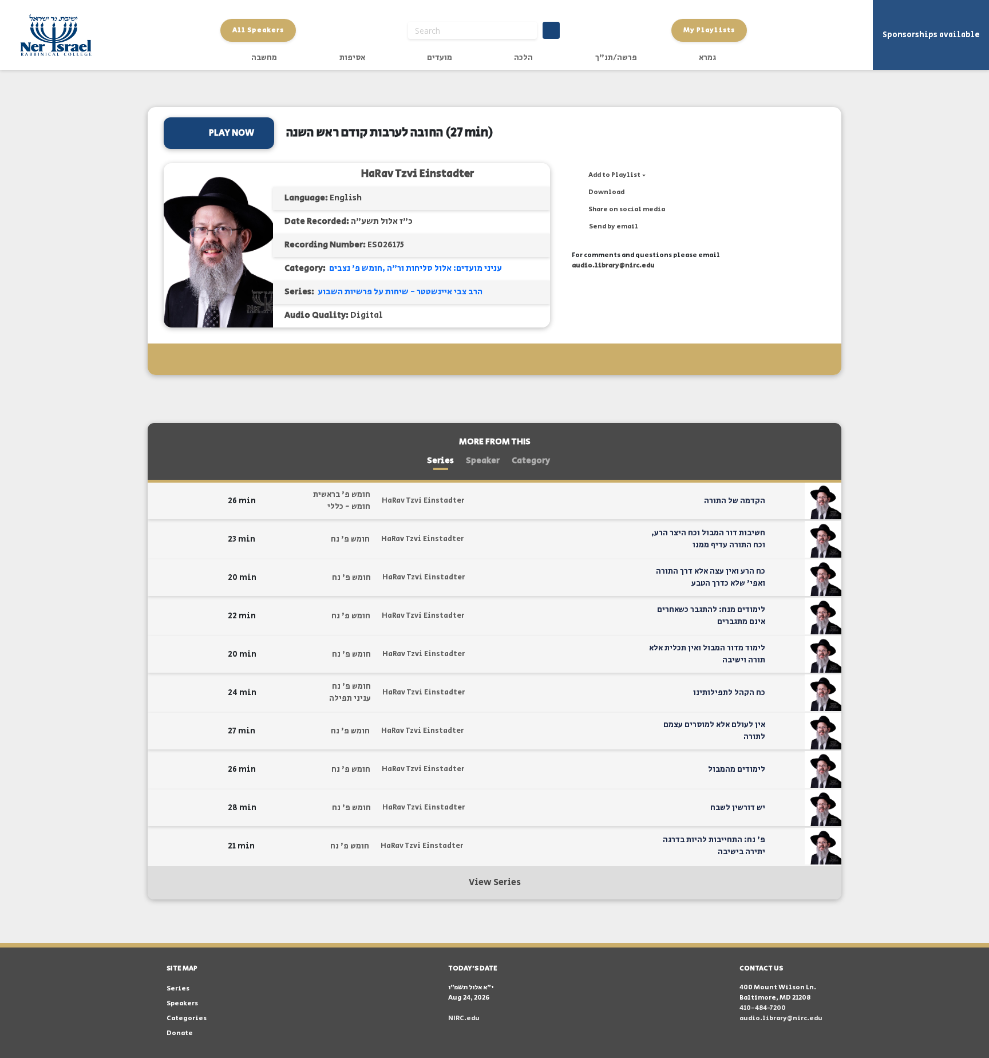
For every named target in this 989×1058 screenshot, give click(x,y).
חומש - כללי (348, 506)
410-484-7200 (762, 1008)
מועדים (439, 58)
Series (440, 461)
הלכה (523, 58)
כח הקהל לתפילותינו (729, 692)
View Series (495, 882)
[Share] (180, 501)
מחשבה (264, 58)
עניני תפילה (350, 698)
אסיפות (352, 58)
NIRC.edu (464, 1018)
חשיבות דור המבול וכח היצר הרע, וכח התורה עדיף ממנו (708, 539)
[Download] (197, 501)
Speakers (182, 1003)
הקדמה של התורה (734, 501)
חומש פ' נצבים (355, 268)
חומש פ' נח (350, 539)
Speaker (483, 461)
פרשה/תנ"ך (616, 58)
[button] (609, 175)
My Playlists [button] (709, 30)
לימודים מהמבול (736, 769)
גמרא (707, 58)
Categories (187, 1018)
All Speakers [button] (258, 30)
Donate (180, 1033)
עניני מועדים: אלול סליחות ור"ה (444, 268)
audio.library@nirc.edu (613, 265)
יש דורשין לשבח (737, 808)
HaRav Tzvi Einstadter (417, 173)
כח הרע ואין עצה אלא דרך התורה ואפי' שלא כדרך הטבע (710, 577)
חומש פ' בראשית (341, 494)
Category (531, 461)
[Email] (162, 501)
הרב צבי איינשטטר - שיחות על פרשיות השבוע (400, 292)
